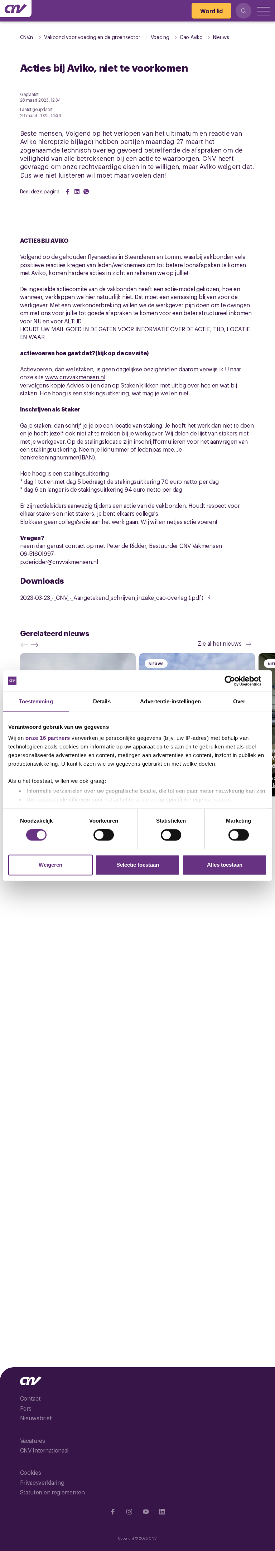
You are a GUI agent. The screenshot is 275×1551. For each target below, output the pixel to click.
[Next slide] (36, 644)
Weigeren (50, 865)
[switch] (103, 835)
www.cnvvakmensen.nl (75, 377)
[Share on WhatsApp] (86, 191)
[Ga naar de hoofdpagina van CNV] (16, 8)
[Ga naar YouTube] (145, 1511)
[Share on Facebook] (68, 191)
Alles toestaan (224, 865)
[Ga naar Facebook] (112, 1511)
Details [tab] (102, 701)
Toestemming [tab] (36, 701)
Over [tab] (239, 701)
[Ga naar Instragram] (129, 1511)
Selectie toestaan (137, 865)
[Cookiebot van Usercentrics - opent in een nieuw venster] (235, 680)
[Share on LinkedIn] (77, 191)
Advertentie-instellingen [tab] (170, 701)
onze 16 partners (47, 738)
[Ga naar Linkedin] (162, 1511)
